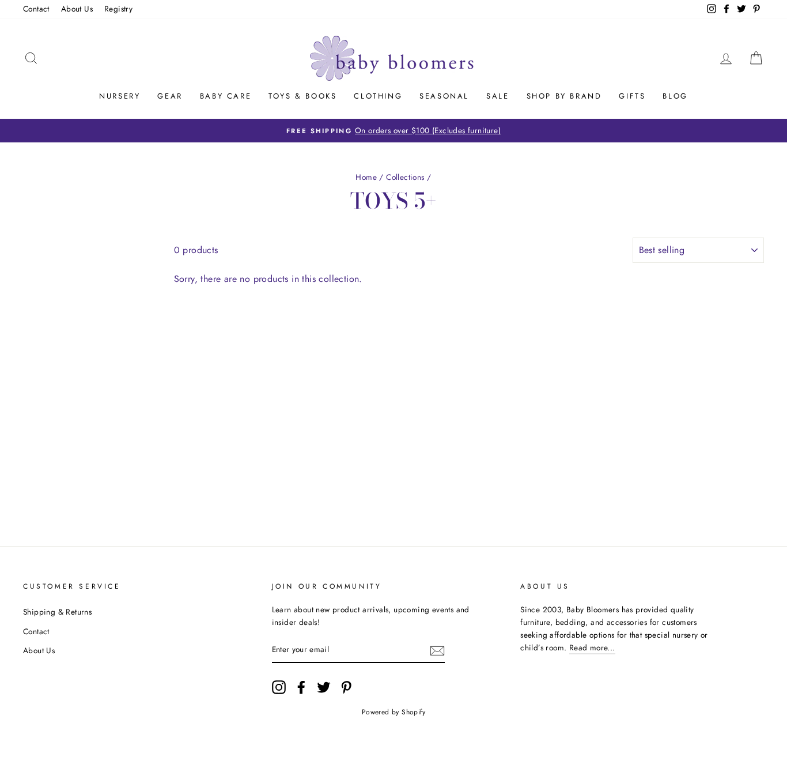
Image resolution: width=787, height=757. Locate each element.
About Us (77, 8)
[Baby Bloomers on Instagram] (279, 687)
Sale (497, 96)
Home (366, 177)
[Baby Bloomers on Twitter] (324, 687)
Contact (36, 8)
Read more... (592, 647)
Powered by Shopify (393, 712)
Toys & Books (302, 96)
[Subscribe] (437, 650)
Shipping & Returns (57, 611)
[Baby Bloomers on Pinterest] (346, 687)
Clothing (378, 96)
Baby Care (225, 96)
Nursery (119, 96)
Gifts (632, 96)
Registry (118, 8)
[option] (393, 131)
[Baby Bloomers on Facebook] (301, 687)
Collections (405, 177)
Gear (169, 96)
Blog (675, 96)
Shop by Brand (564, 96)
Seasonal (444, 96)
